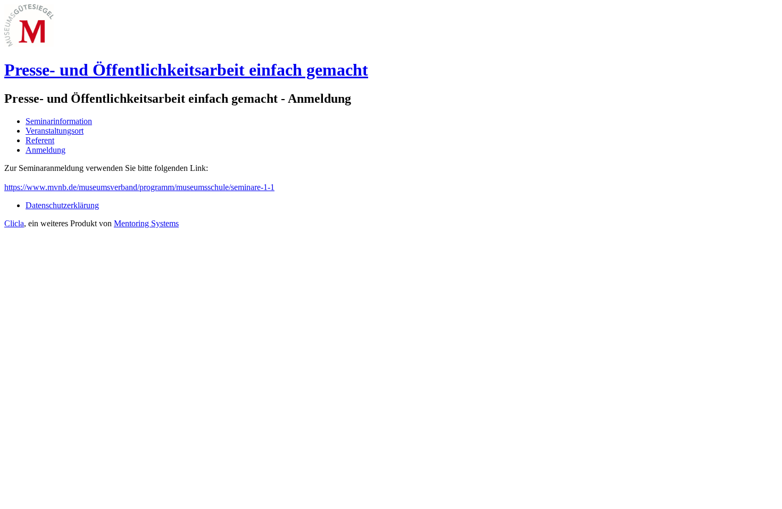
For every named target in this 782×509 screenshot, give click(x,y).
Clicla (14, 223)
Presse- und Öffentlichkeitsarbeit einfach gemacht (186, 69)
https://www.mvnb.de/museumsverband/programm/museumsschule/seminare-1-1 (139, 187)
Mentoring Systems (146, 223)
